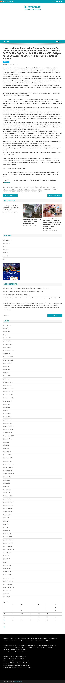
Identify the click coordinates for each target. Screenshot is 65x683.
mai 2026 (6, 334)
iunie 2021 (7, 521)
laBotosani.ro (6, 663)
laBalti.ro (47, 640)
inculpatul (12, 189)
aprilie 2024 (7, 413)
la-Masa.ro (29, 638)
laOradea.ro (6, 649)
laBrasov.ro (6, 656)
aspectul (26, 187)
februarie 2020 (8, 571)
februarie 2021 (8, 533)
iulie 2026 (7, 328)
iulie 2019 (7, 593)
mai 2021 (6, 524)
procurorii (27, 191)
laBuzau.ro (14, 647)
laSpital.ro (17, 638)
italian (33, 189)
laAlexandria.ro (21, 658)
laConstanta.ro (32, 645)
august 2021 (7, 515)
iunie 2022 (7, 483)
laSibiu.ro (5, 665)
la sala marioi (47, 189)
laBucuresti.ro (14, 645)
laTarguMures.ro (14, 667)
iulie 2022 (7, 480)
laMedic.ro (11, 638)
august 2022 (7, 477)
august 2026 (7, 325)
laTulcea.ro (23, 667)
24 (4, 620)
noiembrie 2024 (8, 391)
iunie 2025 (7, 369)
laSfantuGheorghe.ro (20, 656)
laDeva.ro (26, 647)
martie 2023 (7, 454)
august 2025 (7, 363)
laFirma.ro (45, 638)
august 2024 (7, 401)
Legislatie (7, 249)
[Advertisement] (32, 27)
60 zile (10, 187)
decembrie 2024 (8, 388)
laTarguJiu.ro (6, 667)
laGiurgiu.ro (40, 647)
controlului (45, 187)
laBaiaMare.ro (18, 661)
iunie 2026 (7, 331)
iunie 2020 (7, 559)
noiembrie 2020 (8, 543)
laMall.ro (35, 638)
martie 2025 (7, 379)
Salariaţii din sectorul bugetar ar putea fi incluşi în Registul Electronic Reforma (32, 221)
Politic (6, 252)
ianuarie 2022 (8, 499)
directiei (53, 187)
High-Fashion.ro (40, 640)
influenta (20, 189)
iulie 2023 (7, 442)
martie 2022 (7, 492)
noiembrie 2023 (8, 429)
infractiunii (27, 189)
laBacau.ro (11, 661)
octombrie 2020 (8, 546)
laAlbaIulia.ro (12, 658)
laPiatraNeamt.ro (31, 640)
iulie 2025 (7, 366)
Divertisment (7, 240)
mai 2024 (6, 410)
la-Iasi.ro (11, 656)
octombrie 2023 (8, 432)
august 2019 (7, 590)
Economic (6, 61)
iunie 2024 (7, 407)
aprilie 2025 (7, 376)
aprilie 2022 (7, 489)
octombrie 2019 (8, 584)
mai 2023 (6, 448)
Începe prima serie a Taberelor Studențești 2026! (17, 294)
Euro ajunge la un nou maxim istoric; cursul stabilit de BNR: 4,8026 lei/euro (11, 207)
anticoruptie (18, 187)
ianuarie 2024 (8, 423)
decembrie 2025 (8, 350)
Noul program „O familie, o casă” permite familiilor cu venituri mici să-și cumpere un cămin (55, 195)
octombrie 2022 (8, 470)
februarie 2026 (8, 344)
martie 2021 (7, 530)
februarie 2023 (8, 458)
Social (6, 256)
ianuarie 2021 (8, 537)
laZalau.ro (28, 667)
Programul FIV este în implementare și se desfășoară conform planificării (23, 291)
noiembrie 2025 (8, 353)
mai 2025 (6, 372)
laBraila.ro (13, 663)
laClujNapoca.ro (23, 645)
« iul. (4, 627)
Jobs (5, 246)
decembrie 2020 (8, 540)
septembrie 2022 (9, 473)
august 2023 (7, 439)
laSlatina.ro (11, 665)
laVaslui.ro (6, 658)
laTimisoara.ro (6, 647)
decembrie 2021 (8, 502)
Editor (16, 64)
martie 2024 (7, 417)
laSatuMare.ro (26, 663)
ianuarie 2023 (8, 461)
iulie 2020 (7, 556)
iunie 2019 (7, 597)
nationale (12, 191)
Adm (56, 230)
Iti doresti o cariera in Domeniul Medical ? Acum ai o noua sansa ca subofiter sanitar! (26, 288)
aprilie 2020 (7, 565)
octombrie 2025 (8, 357)
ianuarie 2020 (8, 574)
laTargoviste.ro (25, 665)
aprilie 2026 (7, 338)
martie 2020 (7, 568)
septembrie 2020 (9, 549)
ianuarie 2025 (8, 385)
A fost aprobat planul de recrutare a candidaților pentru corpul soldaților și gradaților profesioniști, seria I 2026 (32, 299)
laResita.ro (19, 663)
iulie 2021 (7, 518)
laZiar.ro (40, 638)
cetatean (38, 187)
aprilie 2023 (7, 451)
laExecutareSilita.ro (14, 640)
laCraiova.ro (39, 645)
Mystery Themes (18, 681)
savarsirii (34, 191)
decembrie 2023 (8, 426)
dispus (5, 189)
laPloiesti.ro (53, 645)
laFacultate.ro (52, 638)
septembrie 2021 (9, 511)
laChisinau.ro (23, 640)
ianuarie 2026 (8, 347)
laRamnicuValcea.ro (8, 652)
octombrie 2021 (8, 508)
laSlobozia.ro (17, 665)
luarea (54, 189)
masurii (6, 191)
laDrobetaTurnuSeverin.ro (21, 652)
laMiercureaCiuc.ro (48, 647)
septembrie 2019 (9, 587)
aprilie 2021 (7, 527)
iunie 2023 (7, 445)
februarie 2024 (8, 420)
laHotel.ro (23, 638)
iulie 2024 (7, 404)
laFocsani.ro (32, 647)
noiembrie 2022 (8, 467)
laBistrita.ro (26, 661)
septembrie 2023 (9, 436)
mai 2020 (6, 562)
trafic (40, 191)
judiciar (39, 189)
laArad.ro (5, 661)
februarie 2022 (8, 496)
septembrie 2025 (9, 360)
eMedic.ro (5, 638)
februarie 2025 (8, 382)
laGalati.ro (46, 645)
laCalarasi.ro (20, 647)
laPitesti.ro (12, 649)
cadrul (32, 187)
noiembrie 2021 (8, 505)
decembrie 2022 (8, 464)
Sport (5, 259)
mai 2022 (6, 486)
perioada (19, 191)
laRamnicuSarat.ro (21, 649)
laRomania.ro (32, 6)
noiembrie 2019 (8, 581)
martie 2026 (7, 341)
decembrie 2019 (8, 578)
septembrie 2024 (9, 398)
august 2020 (7, 552)
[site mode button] (57, 41)
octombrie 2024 (8, 395)
